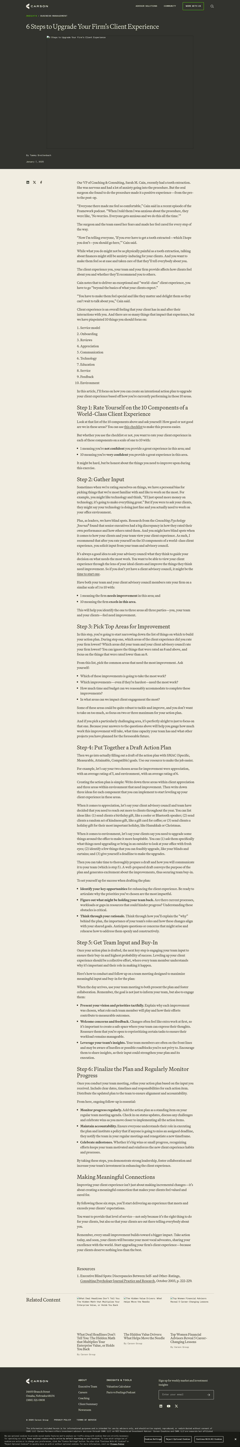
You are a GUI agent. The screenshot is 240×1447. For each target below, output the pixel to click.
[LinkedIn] (161, 1406)
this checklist (133, 426)
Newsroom (84, 1410)
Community (170, 6)
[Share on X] (34, 182)
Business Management (54, 16)
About (82, 1380)
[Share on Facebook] (41, 182)
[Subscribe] (208, 1395)
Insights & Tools (119, 1380)
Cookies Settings (153, 1439)
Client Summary (88, 1404)
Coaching (83, 1398)
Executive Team (87, 1386)
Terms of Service (87, 1420)
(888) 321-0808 (35, 1400)
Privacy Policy (62, 1420)
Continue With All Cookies (209, 1439)
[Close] (235, 1439)
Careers (82, 1392)
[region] (120, 1439)
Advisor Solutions (146, 6)
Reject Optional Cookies (178, 1439)
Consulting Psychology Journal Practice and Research (117, 1280)
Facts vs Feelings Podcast (121, 1392)
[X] (176, 1406)
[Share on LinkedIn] (27, 182)
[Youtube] (168, 1406)
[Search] (212, 6)
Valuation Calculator (119, 1386)
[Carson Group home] (37, 6)
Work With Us (193, 6)
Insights (31, 16)
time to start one (88, 573)
